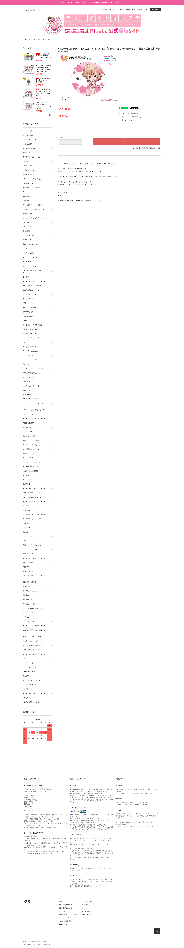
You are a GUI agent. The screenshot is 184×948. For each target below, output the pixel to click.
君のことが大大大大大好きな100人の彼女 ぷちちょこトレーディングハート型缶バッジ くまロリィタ (43, 68)
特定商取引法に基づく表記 (151, 148)
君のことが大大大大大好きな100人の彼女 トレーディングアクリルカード (43, 55)
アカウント (115, 9)
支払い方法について (65, 905)
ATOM (65, 924)
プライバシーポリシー (66, 918)
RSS (60, 924)
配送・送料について (65, 908)
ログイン (146, 9)
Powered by (26, 944)
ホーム (106, 9)
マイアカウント (87, 901)
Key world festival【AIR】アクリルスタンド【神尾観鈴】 (43, 80)
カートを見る (86, 911)
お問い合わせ (126, 9)
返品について (135, 148)
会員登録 (137, 9)
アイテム (157, 9)
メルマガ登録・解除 (65, 921)
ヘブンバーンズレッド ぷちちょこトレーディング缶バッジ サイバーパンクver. (43, 92)
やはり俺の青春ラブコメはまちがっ (40, 39)
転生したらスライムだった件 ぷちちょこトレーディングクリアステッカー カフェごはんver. (43, 105)
